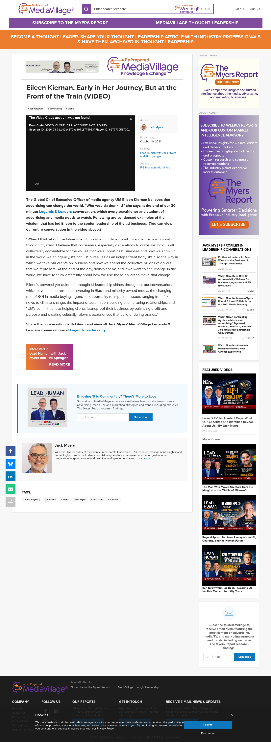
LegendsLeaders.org (87, 330)
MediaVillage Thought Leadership (197, 23)
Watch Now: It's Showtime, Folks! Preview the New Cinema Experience (233, 348)
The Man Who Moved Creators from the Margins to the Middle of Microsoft (227, 489)
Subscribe (140, 417)
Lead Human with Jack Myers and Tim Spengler (158, 154)
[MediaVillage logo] (40, 688)
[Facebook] (10, 451)
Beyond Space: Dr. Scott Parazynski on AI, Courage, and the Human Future (229, 539)
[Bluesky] (10, 464)
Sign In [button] (240, 9)
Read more (208, 733)
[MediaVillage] (46, 9)
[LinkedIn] (10, 476)
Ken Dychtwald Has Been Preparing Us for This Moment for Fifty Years (227, 589)
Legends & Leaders (55, 211)
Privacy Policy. (105, 728)
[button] (131, 119)
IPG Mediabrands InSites (155, 167)
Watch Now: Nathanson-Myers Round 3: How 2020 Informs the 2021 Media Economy (235, 301)
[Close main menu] (232, 715)
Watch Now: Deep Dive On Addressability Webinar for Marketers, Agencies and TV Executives (234, 281)
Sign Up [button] (255, 9)
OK (37, 184)
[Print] (10, 502)
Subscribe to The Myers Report (70, 23)
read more (144, 458)
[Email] (10, 489)
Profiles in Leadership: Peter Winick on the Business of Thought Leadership (234, 260)
